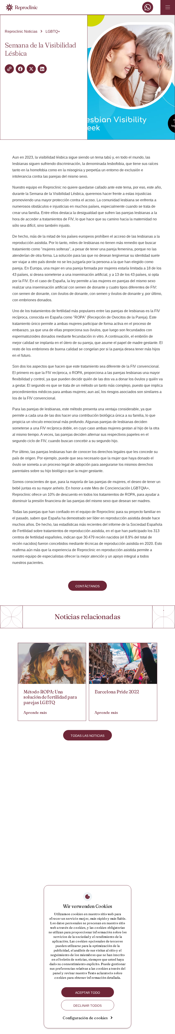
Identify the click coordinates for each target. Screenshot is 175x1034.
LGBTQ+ (53, 31)
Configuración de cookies (85, 1018)
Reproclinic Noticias (21, 31)
